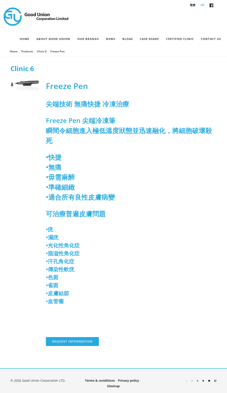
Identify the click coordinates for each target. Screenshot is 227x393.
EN (202, 5)
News (110, 39)
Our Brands (88, 39)
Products (27, 51)
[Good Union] (36, 17)
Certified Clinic (180, 39)
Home (24, 39)
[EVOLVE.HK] (201, 380)
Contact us (211, 39)
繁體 (192, 5)
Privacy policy (128, 380)
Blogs (127, 39)
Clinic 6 (42, 51)
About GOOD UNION (53, 39)
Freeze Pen (57, 51)
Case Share (149, 39)
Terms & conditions (100, 380)
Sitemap (113, 386)
